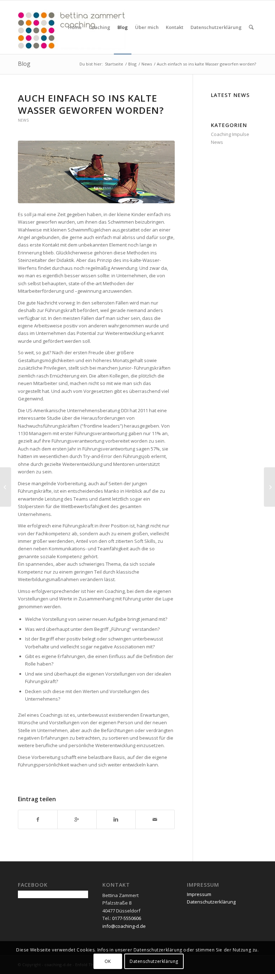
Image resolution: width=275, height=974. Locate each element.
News (146, 64)
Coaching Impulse (230, 134)
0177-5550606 (126, 918)
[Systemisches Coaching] (269, 487)
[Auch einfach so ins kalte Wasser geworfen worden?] (96, 172)
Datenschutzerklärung (211, 901)
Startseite (114, 64)
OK (108, 961)
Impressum (199, 894)
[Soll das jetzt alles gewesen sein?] (5, 487)
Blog (24, 64)
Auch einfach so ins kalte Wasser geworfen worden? (91, 104)
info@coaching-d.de (124, 926)
